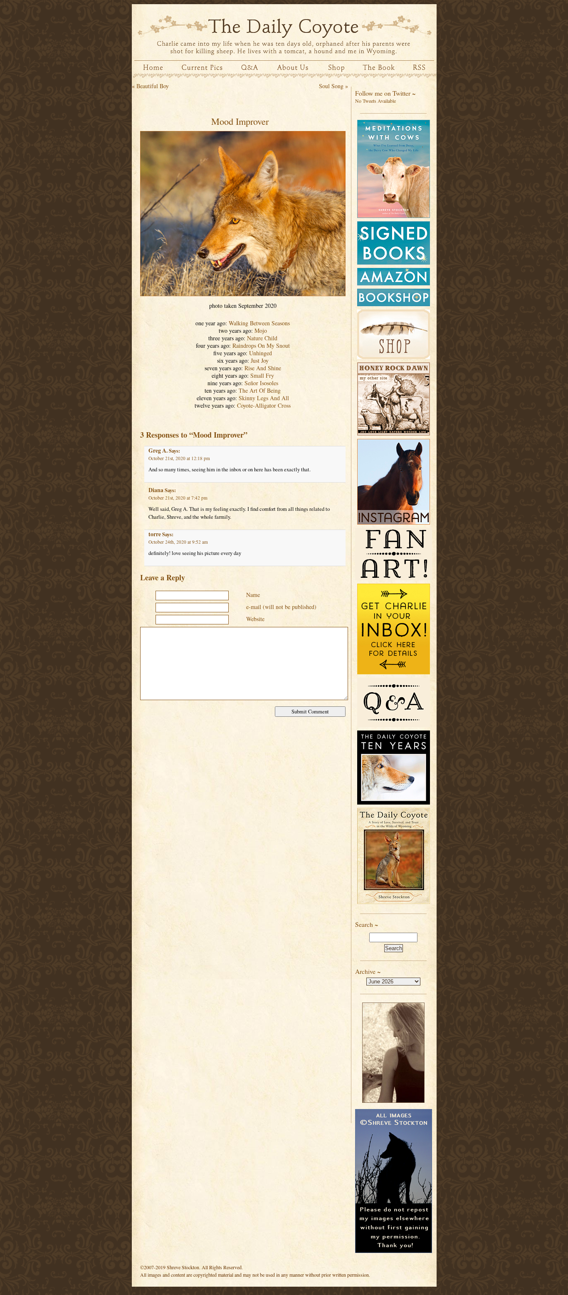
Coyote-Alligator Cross (264, 405)
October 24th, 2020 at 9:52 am (178, 542)
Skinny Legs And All (264, 398)
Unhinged (260, 353)
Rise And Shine (262, 368)
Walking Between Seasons (259, 323)
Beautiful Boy (152, 86)
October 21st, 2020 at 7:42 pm (177, 498)
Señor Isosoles (261, 383)
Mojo (260, 330)
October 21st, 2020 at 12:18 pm (179, 458)
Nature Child (262, 338)
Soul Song (331, 86)
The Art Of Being (260, 390)
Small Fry (262, 375)
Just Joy (260, 360)
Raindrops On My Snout (261, 345)
